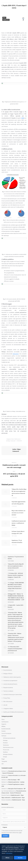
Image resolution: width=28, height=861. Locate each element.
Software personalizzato (9, 738)
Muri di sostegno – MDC (14, 779)
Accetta (20, 857)
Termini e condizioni (8, 691)
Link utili (5, 705)
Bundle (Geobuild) (6, 728)
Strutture (5, 742)
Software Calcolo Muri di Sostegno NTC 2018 (18, 532)
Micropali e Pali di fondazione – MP (17, 788)
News (4, 17)
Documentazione (7, 670)
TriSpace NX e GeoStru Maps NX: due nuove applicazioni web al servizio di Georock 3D (19, 492)
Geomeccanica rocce (8, 747)
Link (20, 832)
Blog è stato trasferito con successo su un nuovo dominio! (18, 513)
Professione (5, 824)
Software (4, 735)
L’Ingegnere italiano (8, 708)
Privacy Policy (6, 698)
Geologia (5, 740)
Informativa (9, 853)
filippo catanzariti (6, 797)
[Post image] (6, 492)
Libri (3, 763)
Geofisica (5, 752)
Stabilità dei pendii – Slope (17, 795)
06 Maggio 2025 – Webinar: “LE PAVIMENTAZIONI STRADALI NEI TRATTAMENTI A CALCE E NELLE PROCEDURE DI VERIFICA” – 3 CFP (16, 596)
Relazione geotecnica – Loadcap (16, 782)
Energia (5, 756)
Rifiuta (7, 857)
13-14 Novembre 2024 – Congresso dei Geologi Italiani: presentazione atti (15, 648)
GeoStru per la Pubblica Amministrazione (13, 712)
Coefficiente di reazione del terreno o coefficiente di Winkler (19, 523)
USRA (22, 118)
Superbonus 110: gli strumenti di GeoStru (17, 541)
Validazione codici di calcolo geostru (12, 677)
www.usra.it (16, 354)
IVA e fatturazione (7, 701)
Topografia (4, 761)
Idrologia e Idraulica (8, 754)
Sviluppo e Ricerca (7, 673)
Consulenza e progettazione (10, 680)
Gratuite (4, 731)
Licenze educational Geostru (10, 684)
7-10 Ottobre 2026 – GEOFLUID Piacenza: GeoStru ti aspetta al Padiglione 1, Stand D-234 (15, 575)
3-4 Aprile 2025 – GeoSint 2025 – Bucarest (16, 606)
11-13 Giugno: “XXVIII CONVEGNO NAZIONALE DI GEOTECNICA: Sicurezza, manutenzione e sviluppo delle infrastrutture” (16, 585)
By (10, 440)
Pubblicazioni (6, 19)
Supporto (4, 724)
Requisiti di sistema (8, 687)
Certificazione (5, 721)
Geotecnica (6, 745)
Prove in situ (6, 749)
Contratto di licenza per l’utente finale (12, 694)
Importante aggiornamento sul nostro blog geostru (18, 503)
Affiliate (3, 726)
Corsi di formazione (6, 733)
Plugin (3, 759)
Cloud (3, 719)
